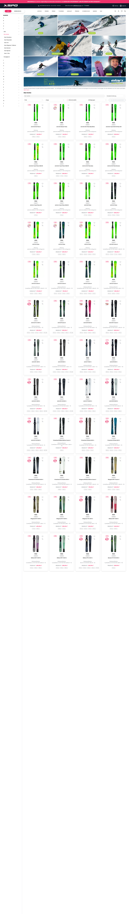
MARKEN (95, 11)
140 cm (28, 411)
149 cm (54, 371)
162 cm (31, 293)
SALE (101, 11)
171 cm (62, 175)
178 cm (94, 528)
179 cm (118, 215)
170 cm (94, 254)
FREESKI (53, 11)
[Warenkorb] (125, 11)
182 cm (64, 136)
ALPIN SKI (39, 11)
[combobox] (116, 96)
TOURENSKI (61, 11)
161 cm (55, 293)
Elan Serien (6, 34)
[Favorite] (42, 105)
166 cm (36, 175)
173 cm (113, 215)
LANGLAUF (69, 11)
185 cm (34, 136)
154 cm (81, 528)
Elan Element (7, 48)
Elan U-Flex (7, 53)
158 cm (107, 332)
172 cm (111, 254)
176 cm (59, 136)
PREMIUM (77, 11)
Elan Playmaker (8, 40)
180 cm (38, 254)
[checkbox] (67, 100)
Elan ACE (6, 42)
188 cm (85, 136)
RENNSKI (47, 11)
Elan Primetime (7, 37)
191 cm (38, 136)
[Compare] (42, 108)
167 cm (109, 215)
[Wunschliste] (122, 11)
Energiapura (7, 57)
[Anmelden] (118, 11)
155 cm (81, 254)
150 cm (54, 332)
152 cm (37, 411)
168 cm (45, 411)
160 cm (59, 254)
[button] (46, 333)
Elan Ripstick (7, 50)
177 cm (85, 215)
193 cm (89, 136)
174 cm (33, 254)
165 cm (87, 175)
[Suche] (115, 11)
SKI (8, 11)
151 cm (62, 215)
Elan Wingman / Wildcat (10, 45)
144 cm (54, 411)
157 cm (113, 175)
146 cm (33, 411)
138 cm (80, 567)
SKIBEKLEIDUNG (17, 11)
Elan (5, 31)
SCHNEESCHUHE (86, 11)
